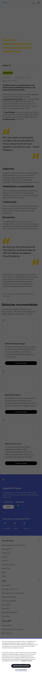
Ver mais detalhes (21, 669)
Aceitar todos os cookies (21, 665)
